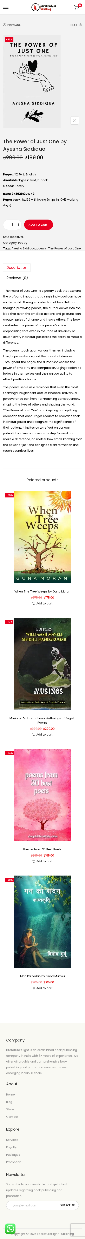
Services (12, 1140)
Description (16, 267)
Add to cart (38, 225)
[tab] (42, 267)
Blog (9, 1102)
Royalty (11, 1147)
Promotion (13, 1162)
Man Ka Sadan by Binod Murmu (42, 976)
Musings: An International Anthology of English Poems (42, 720)
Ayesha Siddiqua (23, 248)
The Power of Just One (64, 248)
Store (10, 1109)
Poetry (22, 243)
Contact (12, 1117)
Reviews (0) (17, 277)
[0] (76, 7)
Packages (13, 1155)
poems (42, 248)
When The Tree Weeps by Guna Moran (42, 591)
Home (10, 1094)
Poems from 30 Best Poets (42, 849)
